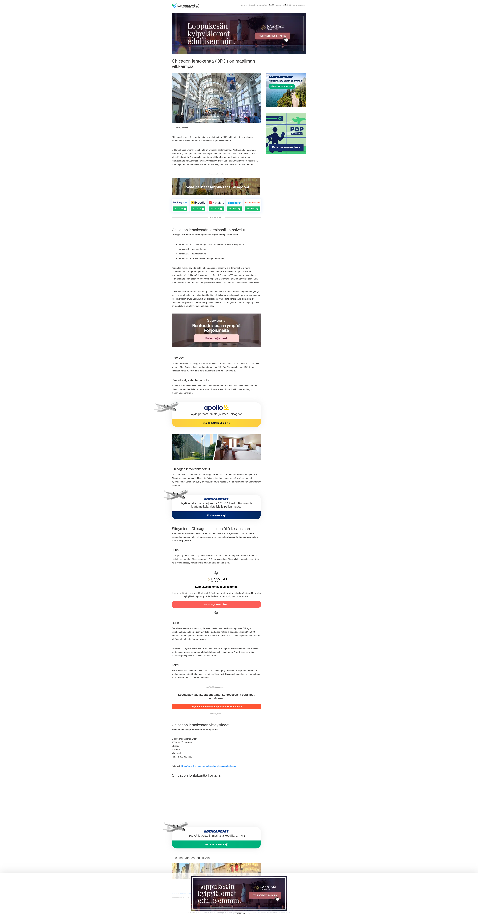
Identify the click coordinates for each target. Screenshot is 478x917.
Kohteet (252, 5)
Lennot (278, 5)
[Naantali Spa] (239, 53)
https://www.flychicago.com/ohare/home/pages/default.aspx (208, 766)
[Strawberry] (216, 346)
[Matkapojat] (216, 507)
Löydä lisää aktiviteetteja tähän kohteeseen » (216, 706)
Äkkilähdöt (287, 5)
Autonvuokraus (299, 5)
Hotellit (271, 5)
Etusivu (244, 5)
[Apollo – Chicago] (216, 414)
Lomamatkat (262, 5)
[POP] (286, 153)
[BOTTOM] (216, 837)
